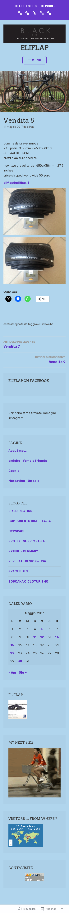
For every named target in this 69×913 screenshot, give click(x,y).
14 (57, 637)
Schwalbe (47, 324)
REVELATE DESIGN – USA (27, 561)
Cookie (13, 471)
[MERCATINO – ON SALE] (41, 13)
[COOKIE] (49, 13)
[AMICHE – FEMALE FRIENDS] (34, 13)
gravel (36, 324)
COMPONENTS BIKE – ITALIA (29, 521)
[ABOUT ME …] (27, 13)
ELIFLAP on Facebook (28, 381)
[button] (34, 211)
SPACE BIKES (18, 571)
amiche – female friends (27, 461)
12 (42, 637)
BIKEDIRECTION (20, 511)
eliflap (34, 48)
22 (12, 653)
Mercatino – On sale (23, 481)
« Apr (12, 672)
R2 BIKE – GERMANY (23, 551)
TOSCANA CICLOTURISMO (28, 581)
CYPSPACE (16, 531)
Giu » (23, 672)
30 (20, 661)
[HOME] (20, 13)
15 (12, 645)
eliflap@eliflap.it (16, 183)
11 (34, 637)
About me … (17, 451)
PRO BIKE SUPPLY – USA (26, 541)
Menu (36, 60)
